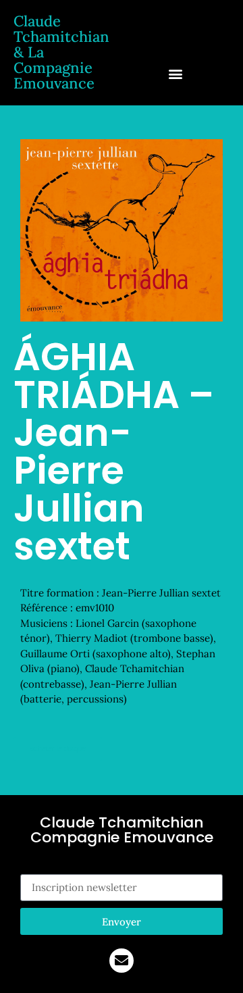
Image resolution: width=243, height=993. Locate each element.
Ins (27, 865)
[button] (176, 73)
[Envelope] (121, 960)
